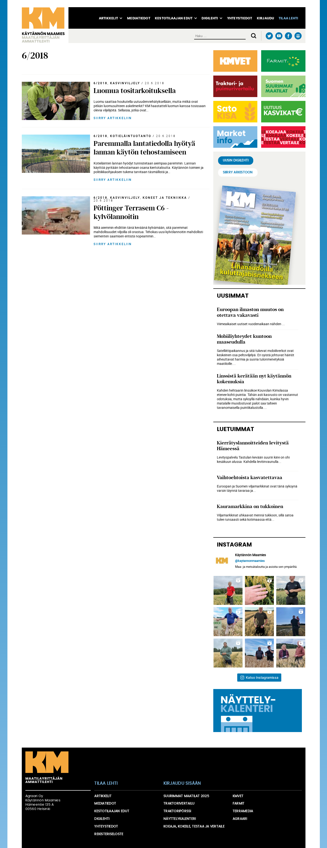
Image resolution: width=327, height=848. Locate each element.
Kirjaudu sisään (182, 783)
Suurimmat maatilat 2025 (186, 796)
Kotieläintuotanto (130, 136)
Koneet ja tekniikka (165, 197)
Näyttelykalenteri (180, 819)
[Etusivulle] (45, 25)
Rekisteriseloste (108, 834)
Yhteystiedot (239, 18)
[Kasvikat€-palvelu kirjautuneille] (282, 111)
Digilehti (210, 18)
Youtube (279, 36)
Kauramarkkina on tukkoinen (250, 506)
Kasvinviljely (125, 83)
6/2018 (100, 83)
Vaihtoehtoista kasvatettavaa (249, 478)
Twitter (269, 36)
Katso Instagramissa (262, 677)
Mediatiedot (138, 18)
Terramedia (243, 811)
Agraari (240, 819)
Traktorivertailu (179, 803)
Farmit (239, 803)
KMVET (238, 796)
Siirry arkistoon (238, 172)
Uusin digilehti (236, 160)
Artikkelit (108, 18)
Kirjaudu (265, 18)
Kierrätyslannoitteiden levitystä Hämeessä (253, 446)
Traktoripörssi (177, 811)
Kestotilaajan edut (174, 18)
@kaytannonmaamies (250, 560)
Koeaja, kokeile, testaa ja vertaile (194, 826)
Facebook (288, 36)
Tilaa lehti (288, 18)
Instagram (298, 36)
